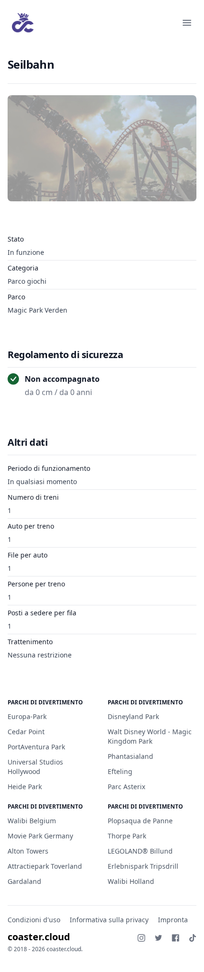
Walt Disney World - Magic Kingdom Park (150, 736)
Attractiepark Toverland (45, 866)
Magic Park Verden (37, 310)
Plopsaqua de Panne (140, 820)
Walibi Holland (131, 881)
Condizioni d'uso (34, 919)
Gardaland (24, 881)
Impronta (173, 919)
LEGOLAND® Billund (140, 850)
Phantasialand (130, 756)
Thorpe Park (127, 835)
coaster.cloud (39, 936)
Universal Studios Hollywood (35, 766)
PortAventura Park (36, 746)
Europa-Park (27, 716)
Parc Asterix (126, 786)
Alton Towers (28, 850)
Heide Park (25, 786)
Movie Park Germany (40, 835)
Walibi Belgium (32, 820)
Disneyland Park (133, 716)
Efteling (120, 771)
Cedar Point (26, 731)
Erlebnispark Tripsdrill (143, 866)
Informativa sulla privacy (109, 919)
